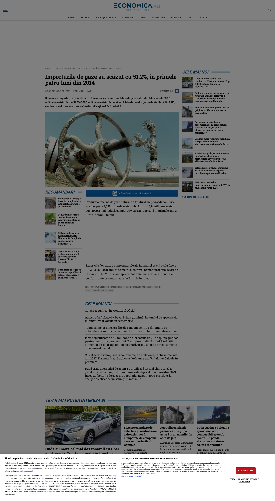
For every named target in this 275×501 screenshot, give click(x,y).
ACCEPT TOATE (245, 470)
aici (35, 486)
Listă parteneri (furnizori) (131, 476)
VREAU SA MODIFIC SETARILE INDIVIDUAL (244, 480)
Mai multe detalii (26, 471)
